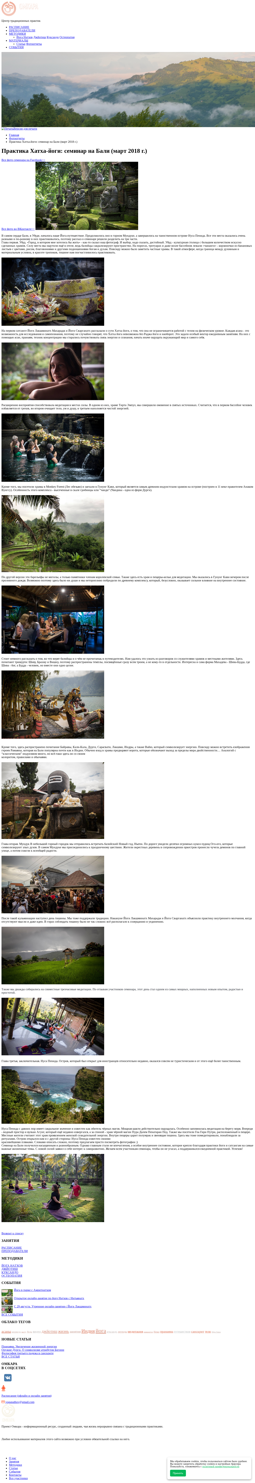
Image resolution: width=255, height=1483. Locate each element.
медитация (135, 1331)
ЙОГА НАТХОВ (12, 1265)
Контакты (15, 1474)
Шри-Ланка (216, 1332)
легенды (122, 1331)
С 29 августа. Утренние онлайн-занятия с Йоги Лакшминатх (52, 1306)
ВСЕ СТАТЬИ (10, 1356)
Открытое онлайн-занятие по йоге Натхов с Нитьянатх (49, 1298)
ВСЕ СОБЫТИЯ (12, 1314)
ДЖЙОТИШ (9, 1269)
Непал (156, 1332)
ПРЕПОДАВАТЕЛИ (14, 1251)
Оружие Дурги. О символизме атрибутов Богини (32, 1349)
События (14, 1471)
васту (23, 1332)
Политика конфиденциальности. (22, 1451)
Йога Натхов (24, 37)
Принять (178, 1473)
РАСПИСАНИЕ (11, 1247)
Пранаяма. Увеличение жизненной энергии (29, 1346)
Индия (88, 1331)
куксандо (112, 1331)
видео (37, 1331)
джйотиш (49, 1331)
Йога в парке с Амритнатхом (32, 1290)
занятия (75, 1331)
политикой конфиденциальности (220, 1466)
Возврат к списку (12, 1233)
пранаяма (166, 1331)
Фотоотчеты (34, 43)
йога (101, 1331)
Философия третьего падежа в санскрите (27, 1353)
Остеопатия (67, 37)
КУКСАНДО (9, 1272)
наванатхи (148, 1332)
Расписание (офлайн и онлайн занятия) (26, 1395)
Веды (29, 1332)
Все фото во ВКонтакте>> (18, 229)
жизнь (63, 1331)
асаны (6, 1331)
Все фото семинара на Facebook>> (23, 160)
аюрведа (16, 1331)
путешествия (182, 1331)
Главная (14, 135)
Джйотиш (39, 37)
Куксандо (53, 37)
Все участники (18, 1478)
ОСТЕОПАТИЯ (11, 1275)
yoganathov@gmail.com (19, 1402)
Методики (15, 1464)
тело (208, 1331)
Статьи (20, 43)
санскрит (197, 1331)
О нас (12, 1458)
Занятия (14, 1461)
